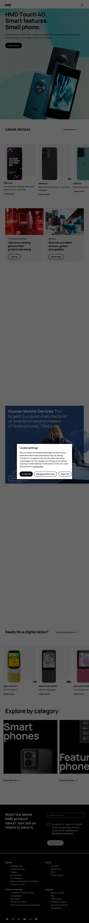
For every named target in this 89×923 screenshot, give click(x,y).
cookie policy (38, 466)
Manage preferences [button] (45, 474)
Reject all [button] (65, 474)
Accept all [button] (26, 474)
